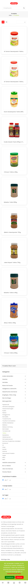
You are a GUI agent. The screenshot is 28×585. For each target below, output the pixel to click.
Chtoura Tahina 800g (10, 353)
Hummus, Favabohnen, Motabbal (11, 441)
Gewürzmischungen (7, 408)
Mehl (3, 459)
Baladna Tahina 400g (10, 292)
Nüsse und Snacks (7, 385)
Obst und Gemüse (7, 469)
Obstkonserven (6, 437)
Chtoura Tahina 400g (11, 172)
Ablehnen (19, 577)
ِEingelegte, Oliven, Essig (9, 395)
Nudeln (4, 410)
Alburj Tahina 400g (10, 323)
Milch (3, 457)
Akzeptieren (9, 577)
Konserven (5, 443)
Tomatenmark (6, 431)
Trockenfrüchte (6, 419)
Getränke (5, 382)
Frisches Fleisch (6, 472)
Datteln (4, 449)
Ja (10, 480)
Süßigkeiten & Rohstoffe (9, 388)
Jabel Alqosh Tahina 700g (12, 262)
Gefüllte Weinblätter (7, 423)
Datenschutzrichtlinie (14, 574)
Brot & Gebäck (6, 465)
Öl (3, 445)
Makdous (4, 425)
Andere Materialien (7, 376)
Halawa (4, 413)
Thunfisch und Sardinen (8, 421)
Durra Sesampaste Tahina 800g (14, 112)
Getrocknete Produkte (8, 453)
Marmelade (5, 429)
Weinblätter (5, 435)
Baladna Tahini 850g (10, 202)
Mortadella (5, 417)
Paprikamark (5, 404)
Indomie (4, 451)
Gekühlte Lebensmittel (8, 462)
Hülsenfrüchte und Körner (9, 392)
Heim (10, 15)
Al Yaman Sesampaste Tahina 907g (14, 81)
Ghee (3, 447)
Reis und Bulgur (6, 398)
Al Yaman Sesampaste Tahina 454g (14, 51)
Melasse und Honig (7, 427)
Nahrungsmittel (6, 401)
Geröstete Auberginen (8, 406)
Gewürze (4, 379)
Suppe (4, 455)
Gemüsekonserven (7, 439)
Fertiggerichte (6, 415)
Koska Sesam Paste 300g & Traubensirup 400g (14, 142)
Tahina (4, 433)
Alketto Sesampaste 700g (12, 232)
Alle (6, 480)
